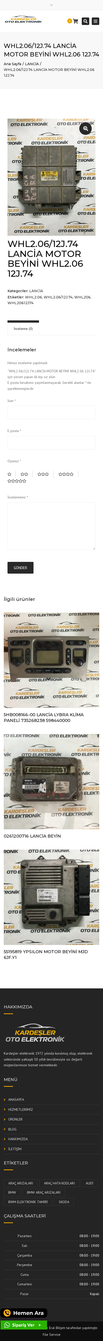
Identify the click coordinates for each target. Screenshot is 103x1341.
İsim (12, 401)
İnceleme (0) (23, 328)
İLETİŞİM (15, 1149)
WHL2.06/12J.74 (58, 297)
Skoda (64, 1202)
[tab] (23, 328)
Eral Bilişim (57, 1328)
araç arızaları (20, 1183)
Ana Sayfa (12, 64)
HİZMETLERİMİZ (20, 1109)
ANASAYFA (16, 1099)
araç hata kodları (59, 1183)
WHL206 (82, 297)
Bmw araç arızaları (43, 1192)
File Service (51, 1334)
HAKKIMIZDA (18, 1139)
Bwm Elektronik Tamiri (28, 1202)
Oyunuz (14, 461)
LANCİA (32, 64)
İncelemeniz (18, 497)
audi (89, 1183)
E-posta (14, 431)
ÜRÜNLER (15, 1119)
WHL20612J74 (21, 303)
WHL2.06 (33, 297)
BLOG (12, 1129)
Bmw (12, 1192)
